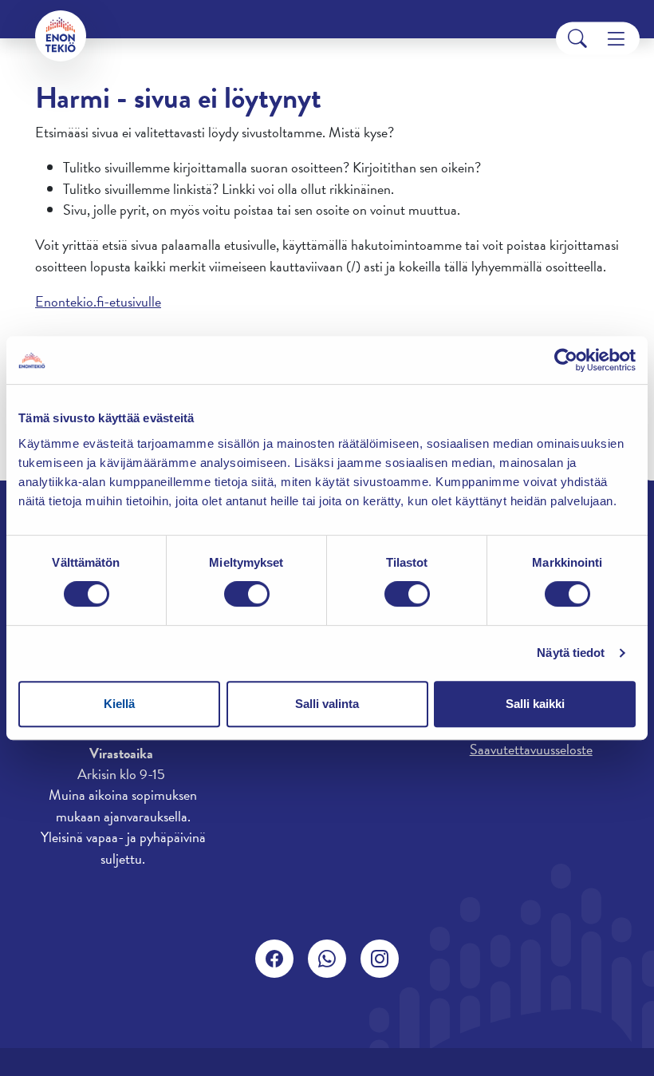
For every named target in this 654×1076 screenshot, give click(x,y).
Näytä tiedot (571, 652)
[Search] (577, 39)
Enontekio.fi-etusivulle (98, 301)
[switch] (247, 594)
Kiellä (119, 703)
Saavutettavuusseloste (531, 749)
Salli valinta (327, 703)
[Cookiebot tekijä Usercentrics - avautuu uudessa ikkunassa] (566, 360)
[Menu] (616, 38)
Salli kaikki (535, 703)
